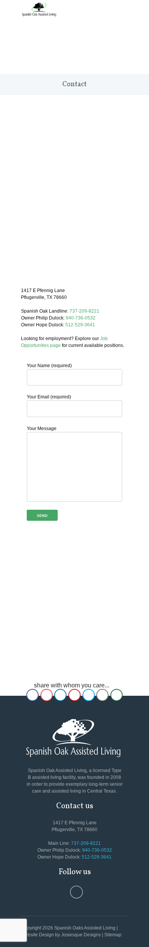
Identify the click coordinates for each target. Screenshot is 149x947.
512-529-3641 (80, 324)
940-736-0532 (81, 318)
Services (95, 38)
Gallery (38, 57)
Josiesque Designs (81, 934)
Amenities (41, 47)
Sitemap (112, 934)
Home (34, 38)
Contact (74, 57)
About (63, 38)
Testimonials (87, 47)
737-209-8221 (84, 311)
